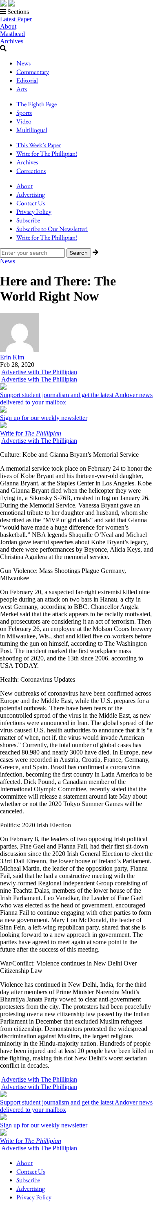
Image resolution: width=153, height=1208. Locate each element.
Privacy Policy (33, 211)
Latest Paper (16, 19)
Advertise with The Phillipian (39, 371)
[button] (76, 12)
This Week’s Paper (38, 145)
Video (23, 121)
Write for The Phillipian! (46, 153)
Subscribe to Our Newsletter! (52, 229)
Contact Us (30, 203)
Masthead (12, 33)
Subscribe (28, 220)
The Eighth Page (36, 104)
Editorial (27, 80)
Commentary (32, 71)
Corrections (31, 170)
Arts (21, 89)
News (23, 63)
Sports (24, 112)
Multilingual (31, 130)
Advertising (30, 194)
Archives (11, 41)
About (8, 26)
